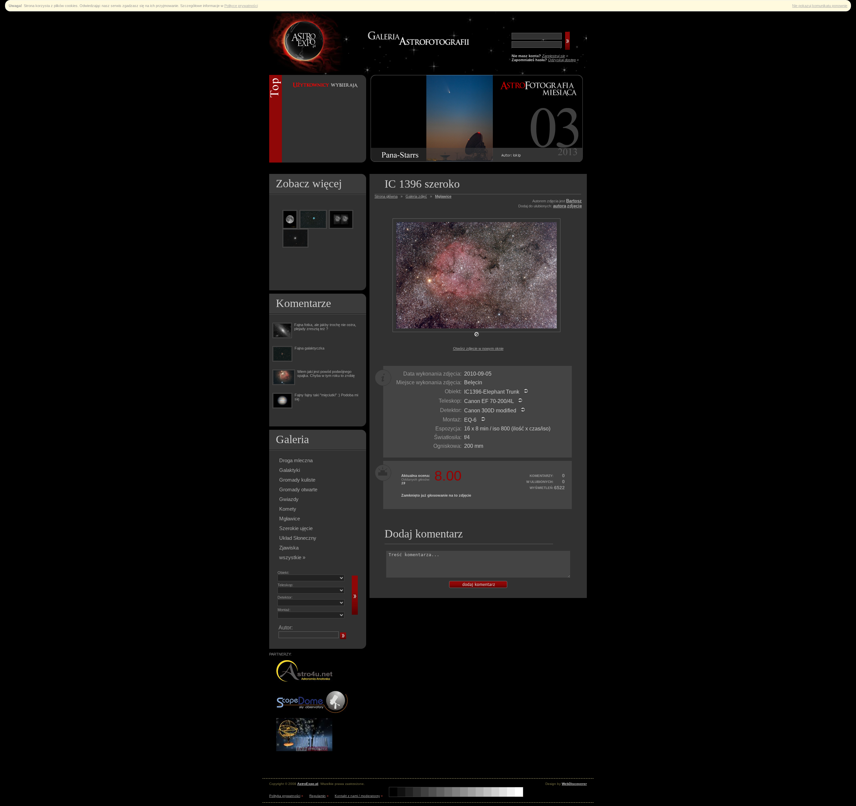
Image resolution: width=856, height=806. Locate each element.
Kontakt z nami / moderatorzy (357, 796)
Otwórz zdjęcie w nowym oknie (478, 348)
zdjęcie (574, 205)
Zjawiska (289, 547)
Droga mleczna (296, 460)
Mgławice (289, 518)
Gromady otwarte (298, 489)
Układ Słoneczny (297, 538)
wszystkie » (292, 557)
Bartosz (574, 200)
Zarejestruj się (553, 56)
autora (559, 205)
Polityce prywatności (241, 6)
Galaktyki (289, 470)
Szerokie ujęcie (296, 528)
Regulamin (317, 796)
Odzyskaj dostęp (562, 60)
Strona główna (386, 196)
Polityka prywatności (284, 796)
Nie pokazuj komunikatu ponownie (819, 6)
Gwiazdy (289, 499)
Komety (287, 509)
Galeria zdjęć (416, 196)
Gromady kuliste (297, 480)
